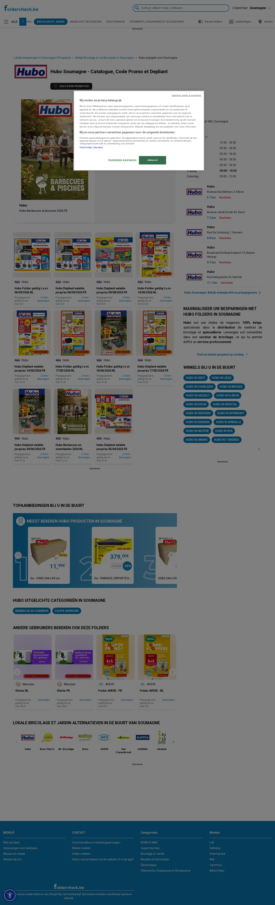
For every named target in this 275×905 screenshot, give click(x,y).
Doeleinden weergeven (122, 159)
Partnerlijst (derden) (91, 147)
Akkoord (152, 160)
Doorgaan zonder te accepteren (186, 95)
